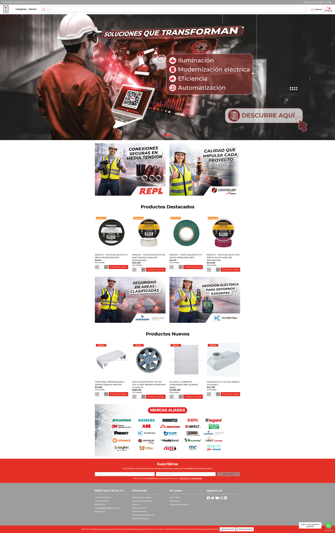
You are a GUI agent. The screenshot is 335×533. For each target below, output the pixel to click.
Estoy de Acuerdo (227, 529)
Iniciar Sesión (174, 497)
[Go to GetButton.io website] (329, 530)
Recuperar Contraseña (178, 504)
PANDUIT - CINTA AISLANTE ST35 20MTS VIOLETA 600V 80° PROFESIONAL (223, 257)
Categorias (20, 9)
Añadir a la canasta (119, 267)
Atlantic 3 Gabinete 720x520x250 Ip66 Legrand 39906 (183, 385)
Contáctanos (319, 2)
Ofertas (32, 9)
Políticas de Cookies (245, 529)
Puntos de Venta (139, 508)
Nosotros (307, 2)
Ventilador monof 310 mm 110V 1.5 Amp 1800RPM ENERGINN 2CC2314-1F (148, 385)
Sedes (329, 2)
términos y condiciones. (191, 478)
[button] (316, 9)
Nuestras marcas (139, 511)
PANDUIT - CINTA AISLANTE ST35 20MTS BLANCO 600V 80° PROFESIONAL (148, 257)
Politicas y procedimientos (143, 515)
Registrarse (174, 501)
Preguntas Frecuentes (141, 497)
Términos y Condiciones (142, 501)
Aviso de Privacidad (140, 519)
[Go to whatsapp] (328, 525)
